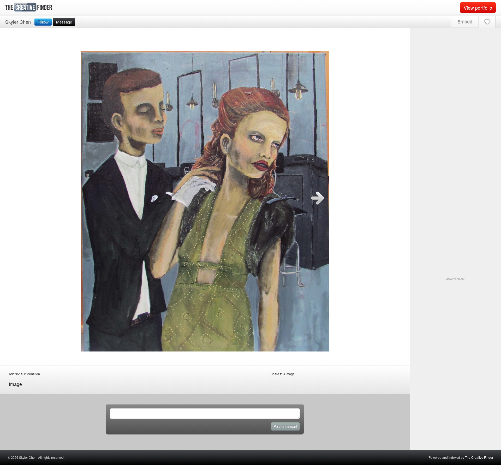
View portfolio (478, 7)
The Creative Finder (479, 457)
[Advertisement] (455, 313)
